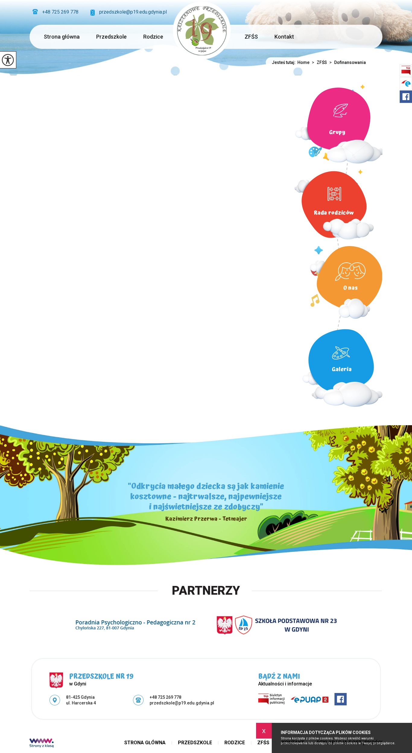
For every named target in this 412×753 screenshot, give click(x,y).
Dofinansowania (347, 62)
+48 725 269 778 (60, 12)
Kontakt (284, 36)
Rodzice (153, 36)
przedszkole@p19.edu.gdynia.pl (133, 12)
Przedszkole (111, 36)
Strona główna (62, 36)
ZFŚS (251, 36)
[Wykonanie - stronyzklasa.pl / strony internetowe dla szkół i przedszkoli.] (42, 744)
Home (303, 62)
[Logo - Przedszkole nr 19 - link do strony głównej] (202, 30)
